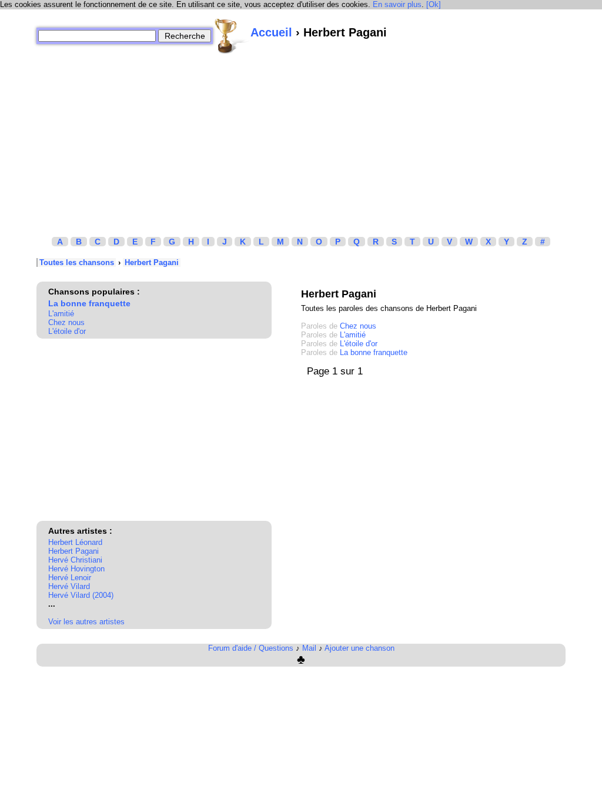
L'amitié (61, 313)
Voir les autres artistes (86, 621)
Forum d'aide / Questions (250, 648)
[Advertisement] (301, 137)
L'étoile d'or (67, 331)
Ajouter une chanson (359, 648)
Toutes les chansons (76, 262)
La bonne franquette (89, 303)
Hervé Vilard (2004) (80, 595)
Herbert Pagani (152, 262)
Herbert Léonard (75, 542)
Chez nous (66, 322)
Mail (309, 648)
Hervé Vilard (69, 586)
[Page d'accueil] (231, 36)
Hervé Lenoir (69, 577)
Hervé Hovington (76, 568)
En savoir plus (397, 4)
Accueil (271, 32)
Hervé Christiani (75, 560)
